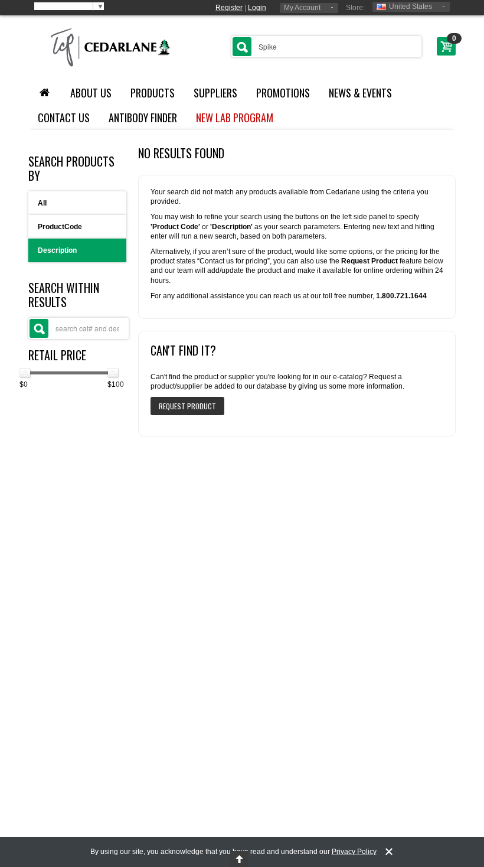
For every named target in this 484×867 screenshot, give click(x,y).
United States (410, 6)
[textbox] (326, 46)
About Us (91, 92)
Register (229, 8)
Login (257, 8)
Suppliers (215, 92)
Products (152, 92)
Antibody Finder (143, 117)
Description (57, 250)
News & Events (360, 92)
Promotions (283, 92)
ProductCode (60, 227)
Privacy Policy (354, 852)
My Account (302, 8)
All (42, 203)
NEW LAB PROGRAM (234, 117)
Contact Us (64, 117)
